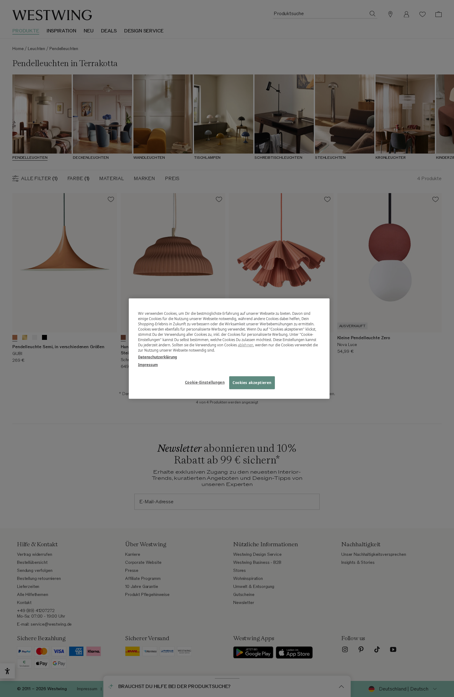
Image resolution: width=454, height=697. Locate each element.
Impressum (148, 364)
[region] (229, 348)
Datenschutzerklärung (157, 356)
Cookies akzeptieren (252, 382)
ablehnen (245, 345)
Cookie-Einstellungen (205, 382)
